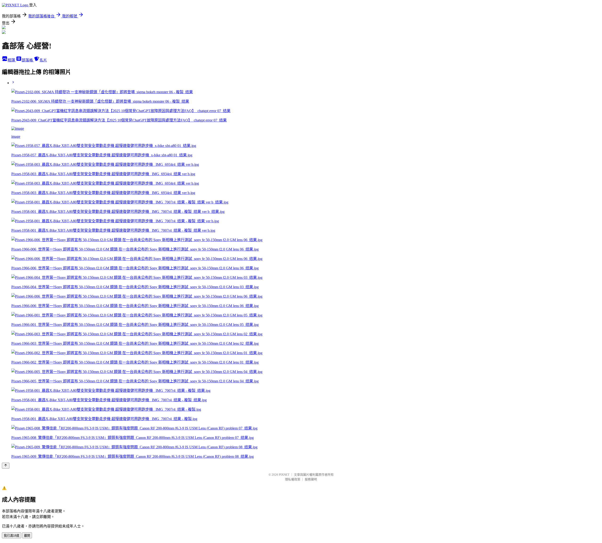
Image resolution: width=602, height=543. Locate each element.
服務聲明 (311, 479)
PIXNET (284, 474)
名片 (43, 60)
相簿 (12, 60)
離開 (27, 535)
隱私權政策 (292, 479)
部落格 (28, 60)
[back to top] (5, 466)
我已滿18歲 (11, 535)
